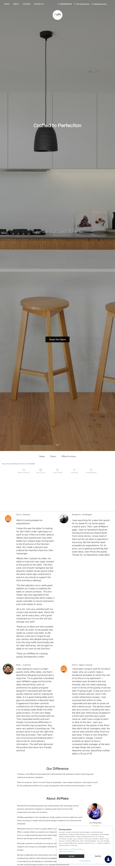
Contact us (39, 4)
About (16, 4)
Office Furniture (69, 456)
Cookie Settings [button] (85, 861)
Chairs (53, 456)
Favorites (74, 473)
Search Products (24, 473)
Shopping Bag (91, 473)
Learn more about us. (67, 851)
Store (7, 4)
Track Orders (57, 473)
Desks (42, 456)
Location (26, 4)
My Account (40, 473)
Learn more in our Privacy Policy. (71, 849)
